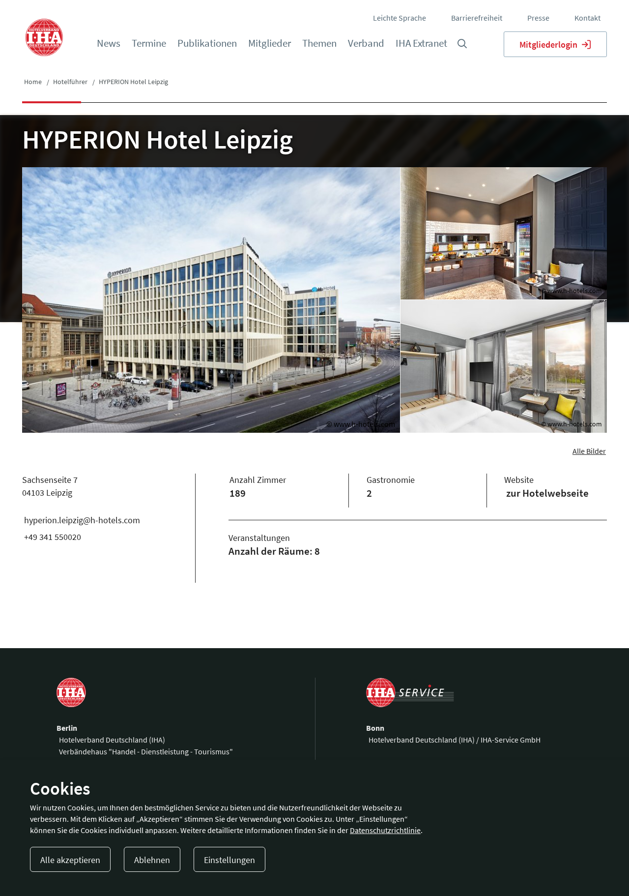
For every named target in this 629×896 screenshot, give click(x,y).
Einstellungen (229, 860)
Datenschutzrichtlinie (385, 830)
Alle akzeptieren (70, 860)
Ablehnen (152, 860)
